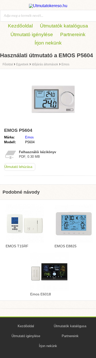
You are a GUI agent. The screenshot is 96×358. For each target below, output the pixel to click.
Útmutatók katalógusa (64, 25)
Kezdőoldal (20, 25)
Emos (29, 137)
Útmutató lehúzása (18, 167)
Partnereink (73, 34)
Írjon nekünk (48, 43)
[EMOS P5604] (53, 123)
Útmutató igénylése (31, 34)
